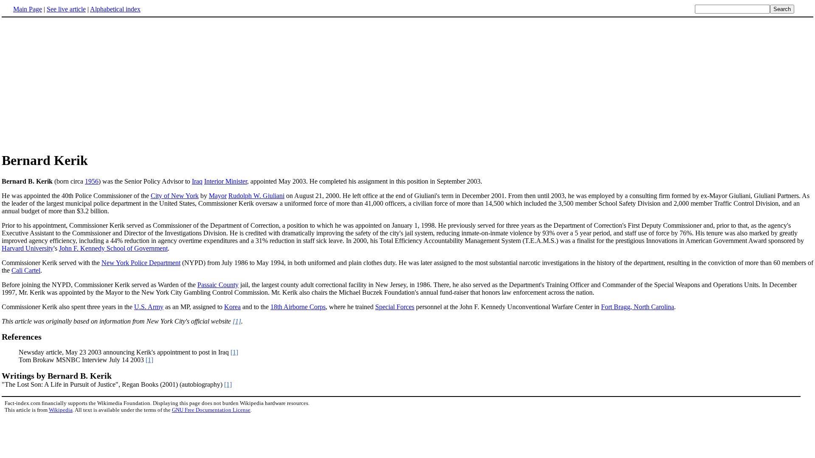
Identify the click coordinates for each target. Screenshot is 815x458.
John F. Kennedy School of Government (113, 248)
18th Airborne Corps (298, 306)
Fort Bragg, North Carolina (637, 306)
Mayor (218, 195)
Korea (232, 306)
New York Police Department (140, 262)
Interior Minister (225, 181)
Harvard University (27, 248)
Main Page (27, 9)
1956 (91, 181)
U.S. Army (148, 306)
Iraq (197, 181)
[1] (237, 321)
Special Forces (394, 306)
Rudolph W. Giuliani (256, 195)
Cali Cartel (25, 270)
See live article (66, 9)
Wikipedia (61, 410)
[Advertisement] (73, 84)
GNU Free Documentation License (211, 410)
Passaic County (218, 284)
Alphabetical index (115, 9)
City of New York (175, 195)
